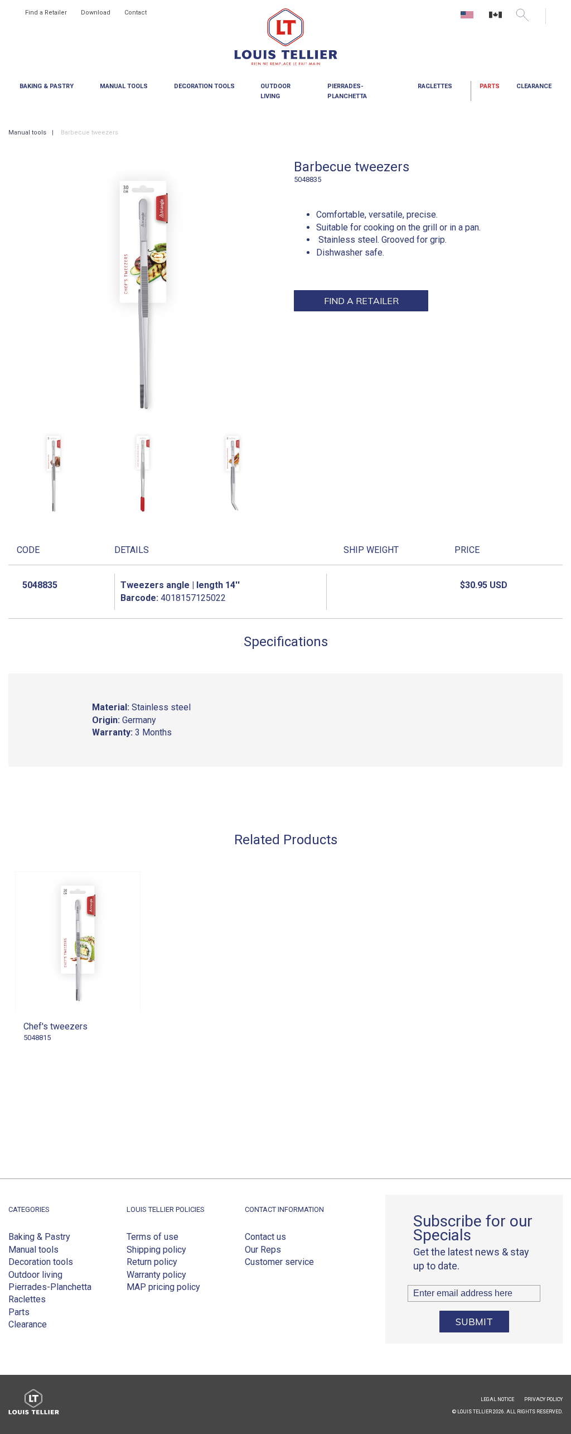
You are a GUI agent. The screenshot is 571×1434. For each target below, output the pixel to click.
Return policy (152, 1262)
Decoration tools (40, 1262)
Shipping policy (156, 1249)
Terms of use (152, 1236)
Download (95, 12)
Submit (474, 1321)
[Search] (522, 14)
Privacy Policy (543, 1399)
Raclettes (27, 1299)
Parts (490, 86)
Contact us (265, 1236)
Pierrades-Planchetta (49, 1287)
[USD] (468, 19)
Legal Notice (497, 1399)
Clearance (533, 86)
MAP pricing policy (163, 1287)
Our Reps (263, 1249)
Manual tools (33, 1249)
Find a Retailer (46, 12)
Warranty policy (156, 1274)
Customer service (279, 1262)
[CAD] (495, 19)
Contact (135, 12)
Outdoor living (35, 1274)
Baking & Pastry (39, 1236)
